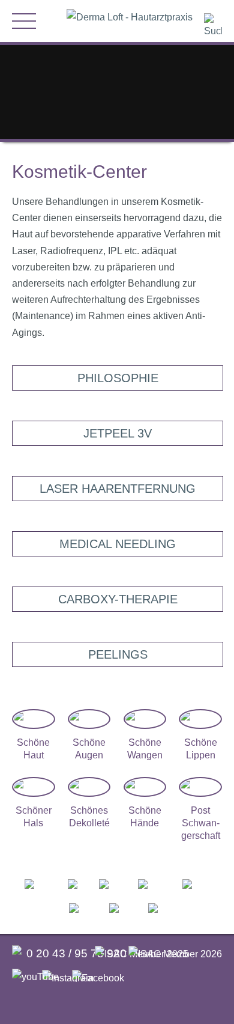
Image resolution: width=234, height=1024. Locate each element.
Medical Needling (117, 543)
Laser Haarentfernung (118, 488)
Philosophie (117, 378)
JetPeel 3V (117, 433)
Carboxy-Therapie (118, 599)
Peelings (118, 654)
